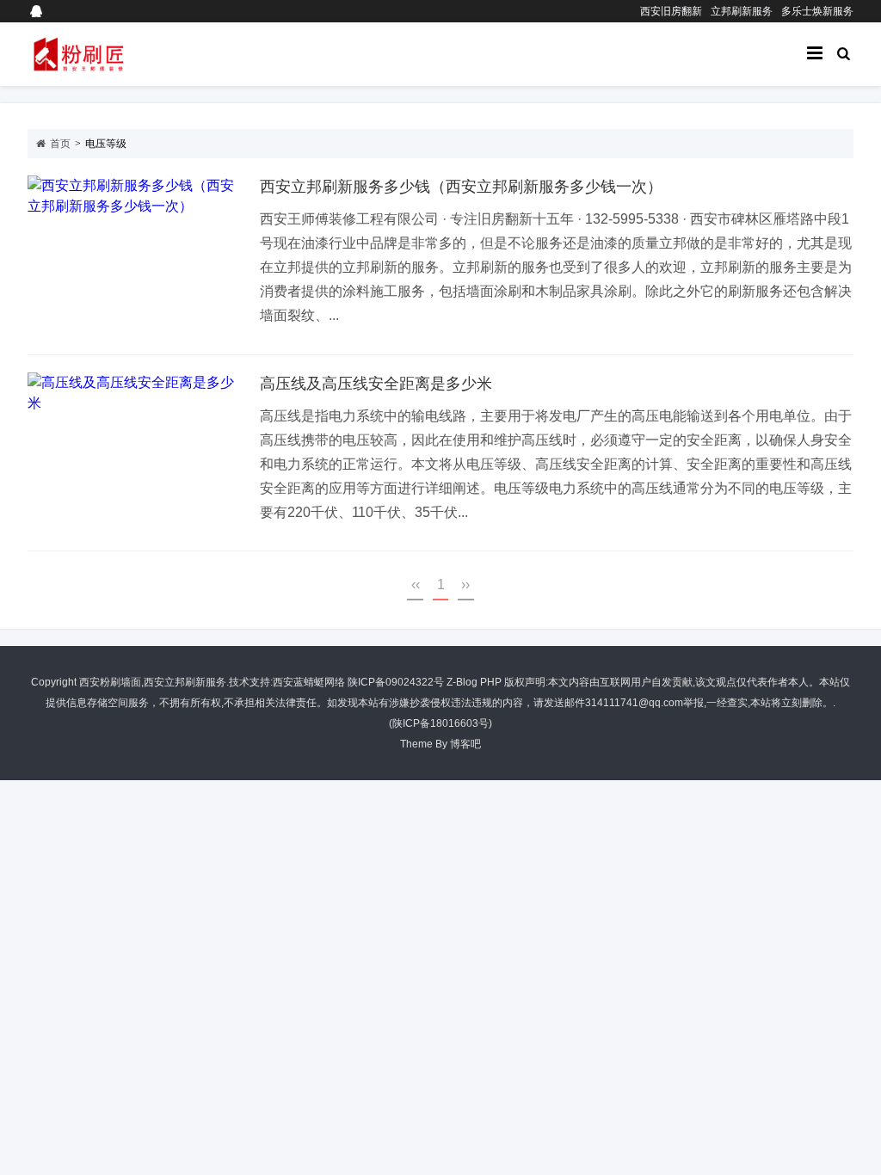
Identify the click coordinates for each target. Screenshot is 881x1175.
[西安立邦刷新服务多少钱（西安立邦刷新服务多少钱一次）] (135, 256)
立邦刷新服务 (742, 11)
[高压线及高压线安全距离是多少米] (135, 453)
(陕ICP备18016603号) (440, 723)
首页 (60, 144)
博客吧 (465, 744)
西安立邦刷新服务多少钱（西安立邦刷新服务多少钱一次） (461, 186)
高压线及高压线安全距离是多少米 (376, 383)
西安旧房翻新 (671, 11)
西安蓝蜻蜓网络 (309, 682)
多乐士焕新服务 (817, 11)
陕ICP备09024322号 (396, 682)
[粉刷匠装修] (114, 54)
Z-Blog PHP (474, 682)
